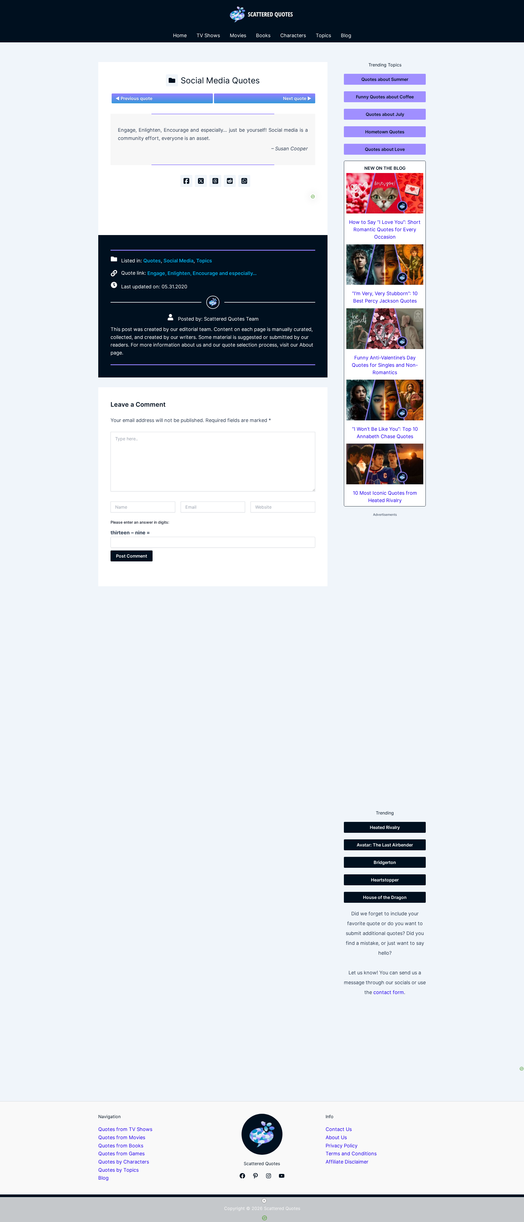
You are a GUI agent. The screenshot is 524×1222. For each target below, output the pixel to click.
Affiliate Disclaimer (347, 1162)
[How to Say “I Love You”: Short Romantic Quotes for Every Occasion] (384, 193)
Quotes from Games (121, 1153)
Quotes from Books (120, 1145)
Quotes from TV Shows (125, 1129)
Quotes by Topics (118, 1170)
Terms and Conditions (351, 1153)
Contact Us (339, 1129)
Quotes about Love (385, 149)
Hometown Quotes (384, 131)
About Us (336, 1137)
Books (263, 35)
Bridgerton (385, 862)
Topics (323, 35)
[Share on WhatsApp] (244, 181)
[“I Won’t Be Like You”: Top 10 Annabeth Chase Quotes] (384, 400)
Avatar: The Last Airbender (385, 845)
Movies (238, 35)
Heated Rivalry (385, 827)
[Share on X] (201, 181)
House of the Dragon (385, 897)
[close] (264, 1200)
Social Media (178, 260)
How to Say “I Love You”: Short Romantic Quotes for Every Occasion (385, 229)
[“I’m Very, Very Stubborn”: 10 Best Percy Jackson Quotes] (384, 264)
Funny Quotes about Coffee (385, 96)
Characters (293, 35)
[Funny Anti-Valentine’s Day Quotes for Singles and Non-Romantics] (384, 328)
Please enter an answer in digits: (140, 522)
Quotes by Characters (123, 1162)
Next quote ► (297, 98)
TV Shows (208, 35)
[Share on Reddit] (230, 181)
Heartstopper (385, 880)
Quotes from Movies (121, 1137)
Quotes (152, 260)
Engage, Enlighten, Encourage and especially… (202, 273)
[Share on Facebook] (186, 181)
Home (180, 35)
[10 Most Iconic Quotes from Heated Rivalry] (384, 464)
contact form (388, 992)
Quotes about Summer (384, 79)
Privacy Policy (342, 1145)
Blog (346, 35)
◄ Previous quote (133, 98)
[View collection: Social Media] (172, 80)
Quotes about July (385, 114)
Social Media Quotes (220, 80)
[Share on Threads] (215, 181)
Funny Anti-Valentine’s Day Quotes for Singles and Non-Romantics (385, 365)
